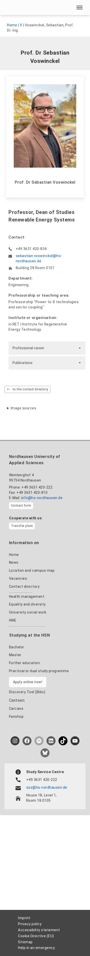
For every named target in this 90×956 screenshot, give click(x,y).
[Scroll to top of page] (74, 941)
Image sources (23, 408)
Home (12, 25)
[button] (79, 8)
